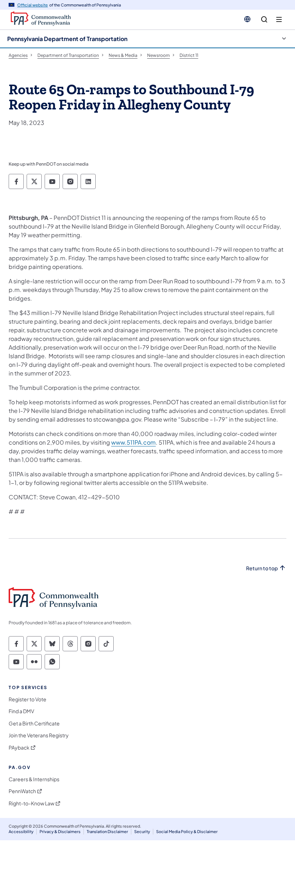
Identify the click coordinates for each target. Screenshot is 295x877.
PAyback (19, 748)
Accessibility (21, 831)
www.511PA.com (133, 442)
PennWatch (22, 791)
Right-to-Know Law (31, 803)
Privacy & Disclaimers (60, 831)
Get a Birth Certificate (34, 723)
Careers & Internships (34, 779)
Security (142, 831)
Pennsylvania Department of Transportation (67, 38)
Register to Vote (27, 699)
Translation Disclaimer (107, 831)
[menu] (279, 20)
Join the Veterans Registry (39, 735)
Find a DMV (21, 711)
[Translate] (247, 19)
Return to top (262, 568)
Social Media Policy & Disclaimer (187, 831)
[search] (264, 20)
